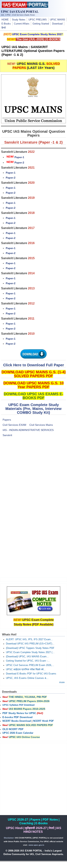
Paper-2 (19, 162)
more (62, 682)
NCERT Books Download (16, 721)
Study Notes (18, 19)
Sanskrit (7, 435)
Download (57, 23)
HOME (5, 19)
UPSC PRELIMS (37, 19)
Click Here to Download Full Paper (33, 365)
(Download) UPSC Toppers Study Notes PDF (30, 648)
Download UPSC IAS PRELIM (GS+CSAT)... (30, 643)
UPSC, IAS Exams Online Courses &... (27, 678)
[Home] (25, 6)
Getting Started (41, 23)
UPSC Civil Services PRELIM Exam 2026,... (30, 665)
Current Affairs (21, 23)
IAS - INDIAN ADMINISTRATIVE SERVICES (28, 430)
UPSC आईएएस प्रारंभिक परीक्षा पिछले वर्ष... (26, 669)
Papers (7, 419)
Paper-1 (19, 157)
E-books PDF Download (17, 717)
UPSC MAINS (57, 19)
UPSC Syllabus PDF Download (18, 705)
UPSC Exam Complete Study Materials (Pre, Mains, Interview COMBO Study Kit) (33, 409)
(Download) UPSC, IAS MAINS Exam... (27, 656)
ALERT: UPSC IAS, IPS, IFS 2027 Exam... (29, 639)
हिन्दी (3, 28)
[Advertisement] (33, 474)
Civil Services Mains (41, 424)
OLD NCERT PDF (13, 729)
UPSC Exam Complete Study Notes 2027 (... (30, 652)
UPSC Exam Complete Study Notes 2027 (37, 34)
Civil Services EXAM (14, 424)
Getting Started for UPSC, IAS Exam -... (28, 661)
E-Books (6, 23)
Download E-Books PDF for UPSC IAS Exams (31, 673)
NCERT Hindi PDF (43, 721)
